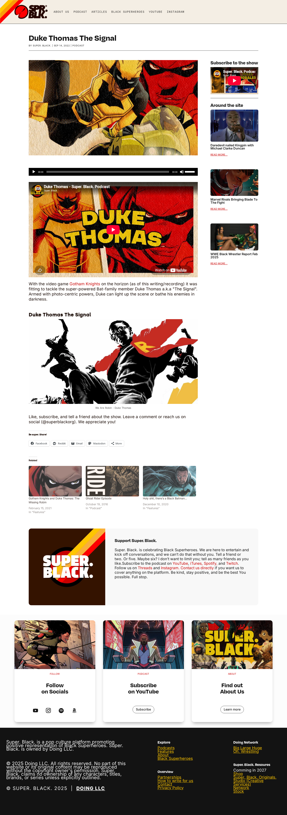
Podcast (80, 12)
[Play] (34, 172)
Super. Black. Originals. (254, 777)
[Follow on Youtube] (35, 711)
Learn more (232, 709)
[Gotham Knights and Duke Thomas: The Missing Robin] (55, 481)
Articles (99, 12)
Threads (144, 568)
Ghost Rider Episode (98, 498)
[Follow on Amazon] (74, 711)
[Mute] (182, 172)
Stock (238, 791)
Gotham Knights (85, 283)
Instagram (175, 12)
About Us (61, 12)
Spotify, (210, 563)
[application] (113, 172)
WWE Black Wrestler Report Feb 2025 (234, 255)
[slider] (190, 171)
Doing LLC (90, 788)
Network (241, 788)
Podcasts (166, 748)
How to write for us (175, 781)
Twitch (232, 563)
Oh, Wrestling (246, 751)
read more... (219, 154)
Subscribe (143, 709)
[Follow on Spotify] (61, 711)
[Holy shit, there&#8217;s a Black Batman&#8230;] (169, 481)
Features (166, 751)
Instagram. (170, 568)
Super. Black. (42, 45)
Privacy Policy (171, 788)
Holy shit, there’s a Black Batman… (165, 498)
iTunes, (196, 563)
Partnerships (169, 777)
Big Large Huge (247, 748)
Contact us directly (197, 568)
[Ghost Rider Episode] (112, 481)
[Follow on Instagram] (48, 711)
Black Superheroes (127, 12)
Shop (238, 773)
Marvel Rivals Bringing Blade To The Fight (234, 200)
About (163, 755)
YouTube (155, 12)
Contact (165, 784)
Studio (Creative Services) (248, 782)
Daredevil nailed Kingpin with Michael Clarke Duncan (232, 146)
